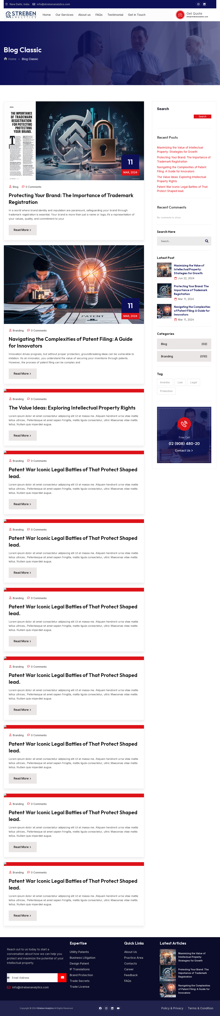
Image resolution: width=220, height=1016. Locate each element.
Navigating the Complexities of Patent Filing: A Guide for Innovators (181, 169)
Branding (184, 356)
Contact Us (182, 450)
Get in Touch (136, 14)
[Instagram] (198, 4)
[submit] (62, 977)
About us (84, 14)
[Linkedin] (204, 4)
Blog (184, 344)
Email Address (14, 970)
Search (163, 109)
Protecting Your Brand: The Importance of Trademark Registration (183, 159)
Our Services (64, 14)
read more (21, 230)
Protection (166, 391)
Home (47, 14)
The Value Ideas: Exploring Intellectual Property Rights (72, 407)
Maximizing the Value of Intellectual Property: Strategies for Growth (180, 149)
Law (180, 382)
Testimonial (115, 14)
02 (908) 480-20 (184, 444)
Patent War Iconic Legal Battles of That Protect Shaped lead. (182, 189)
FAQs (99, 14)
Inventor (165, 382)
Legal (193, 382)
